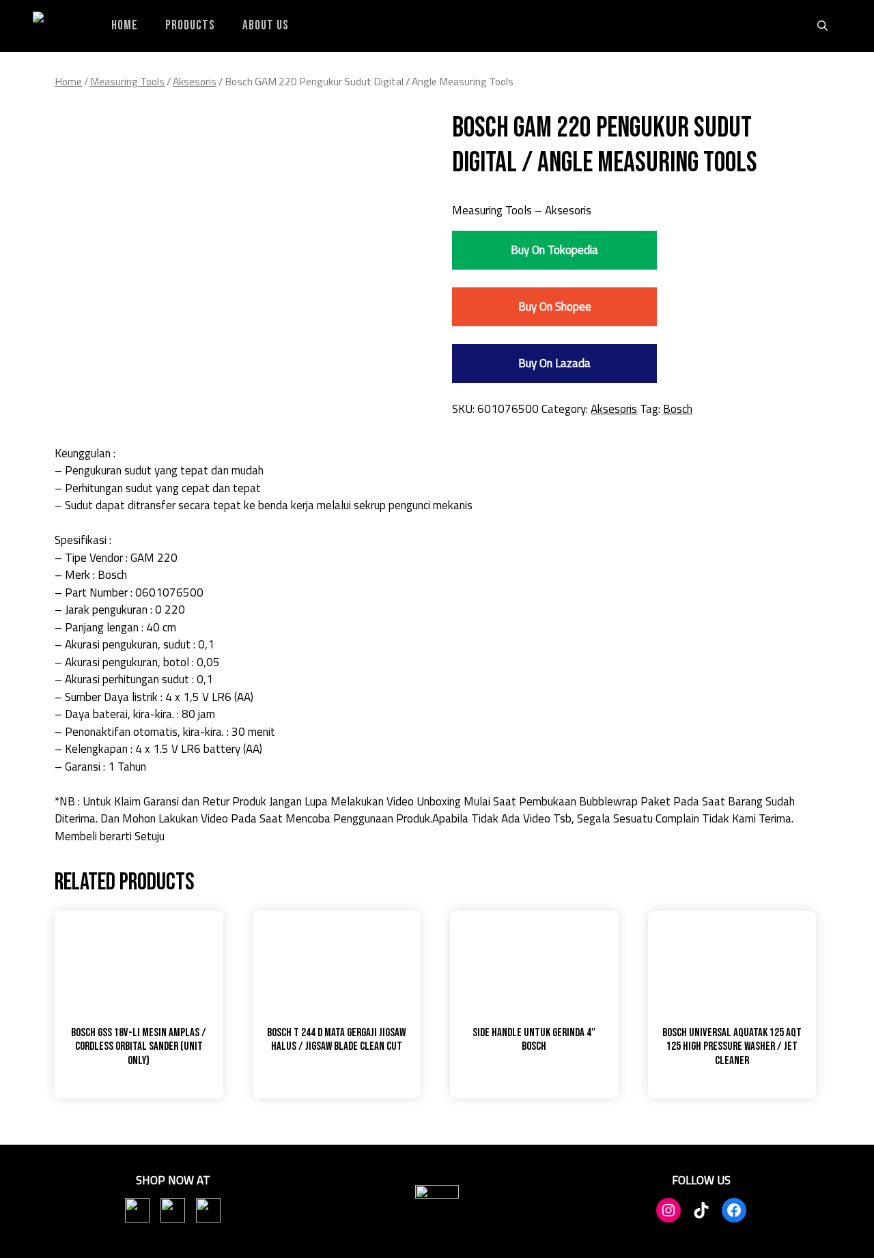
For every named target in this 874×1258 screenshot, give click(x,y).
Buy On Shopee (554, 306)
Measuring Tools (127, 81)
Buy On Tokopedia (554, 250)
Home (124, 25)
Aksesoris (194, 81)
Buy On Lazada (554, 363)
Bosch (677, 409)
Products (190, 25)
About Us (265, 25)
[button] (822, 25)
